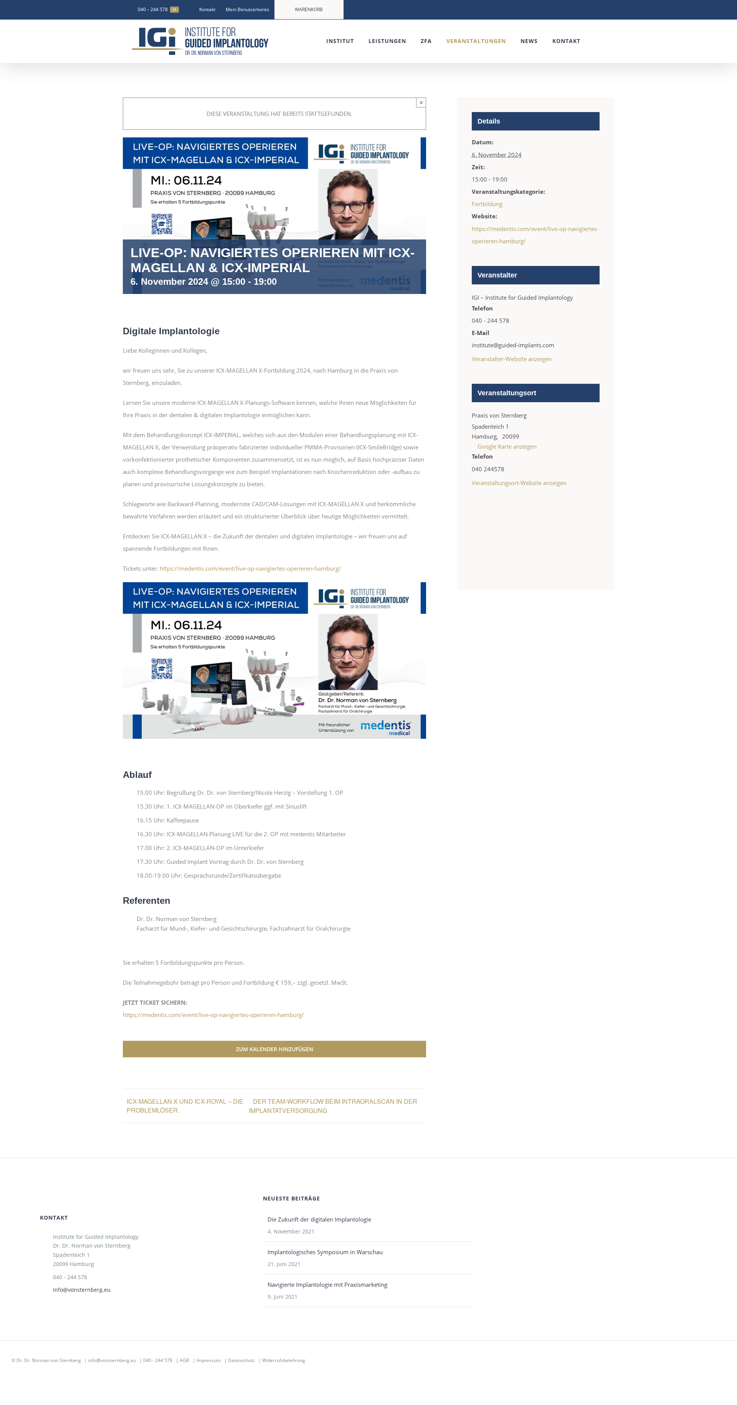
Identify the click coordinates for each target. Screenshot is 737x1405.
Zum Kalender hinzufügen (274, 1049)
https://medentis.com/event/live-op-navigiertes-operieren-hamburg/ (250, 568)
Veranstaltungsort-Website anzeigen (519, 483)
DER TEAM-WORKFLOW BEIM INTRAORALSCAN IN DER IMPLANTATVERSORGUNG (333, 1106)
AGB (184, 1360)
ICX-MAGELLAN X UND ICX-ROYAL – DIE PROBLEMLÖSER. (185, 1105)
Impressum (209, 1360)
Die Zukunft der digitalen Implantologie (319, 1219)
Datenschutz (241, 1360)
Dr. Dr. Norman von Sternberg (49, 1360)
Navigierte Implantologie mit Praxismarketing (327, 1284)
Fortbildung (487, 204)
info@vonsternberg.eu (82, 1289)
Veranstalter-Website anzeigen (512, 359)
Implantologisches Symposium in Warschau (325, 1252)
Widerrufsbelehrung (283, 1360)
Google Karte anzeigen (507, 446)
